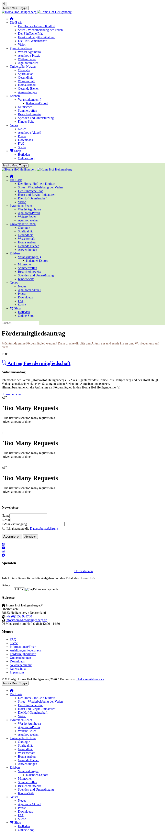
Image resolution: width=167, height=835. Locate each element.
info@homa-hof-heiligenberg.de (26, 620)
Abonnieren (11, 536)
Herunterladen (12, 394)
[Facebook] (3, 544)
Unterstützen (83, 571)
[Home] (11, 19)
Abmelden (30, 536)
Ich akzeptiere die (32, 528)
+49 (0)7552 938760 (18, 616)
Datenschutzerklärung (44, 528)
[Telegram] (3, 555)
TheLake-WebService (90, 679)
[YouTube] (3, 548)
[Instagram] (3, 551)
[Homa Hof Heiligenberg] (37, 12)
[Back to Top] (4, 4)
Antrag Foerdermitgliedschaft (38, 363)
